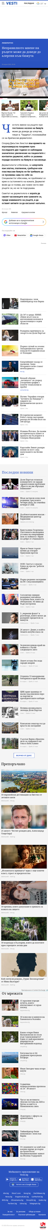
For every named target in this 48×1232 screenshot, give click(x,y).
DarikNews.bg (39, 1193)
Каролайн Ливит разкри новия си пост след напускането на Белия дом (32, 450)
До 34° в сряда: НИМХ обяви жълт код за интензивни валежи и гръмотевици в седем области (31, 319)
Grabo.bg (42, 1200)
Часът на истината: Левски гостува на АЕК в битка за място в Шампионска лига (32, 1103)
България (23, 585)
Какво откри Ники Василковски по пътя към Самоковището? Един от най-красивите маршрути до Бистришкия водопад (32, 1038)
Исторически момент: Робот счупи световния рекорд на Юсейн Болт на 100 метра (33, 418)
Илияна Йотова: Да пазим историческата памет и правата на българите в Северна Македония (33, 434)
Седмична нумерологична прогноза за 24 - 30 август (33, 1086)
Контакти (42, 1215)
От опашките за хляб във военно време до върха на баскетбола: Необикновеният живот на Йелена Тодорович (32, 1151)
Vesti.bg (11, 3)
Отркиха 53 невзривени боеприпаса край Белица (32, 677)
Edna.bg (23, 1203)
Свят (22, 491)
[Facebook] (24, 1218)
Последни (29, 3)
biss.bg (22, 371)
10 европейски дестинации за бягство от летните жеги (21, 796)
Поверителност (8, 1215)
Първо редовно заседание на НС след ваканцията (33, 580)
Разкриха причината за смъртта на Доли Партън (32, 332)
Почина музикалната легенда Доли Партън (31, 709)
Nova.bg (8, 1197)
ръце (5, 212)
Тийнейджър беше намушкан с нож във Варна (30, 1133)
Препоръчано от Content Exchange (33, 990)
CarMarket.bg (37, 1197)
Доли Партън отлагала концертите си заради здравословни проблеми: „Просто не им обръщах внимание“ (32, 484)
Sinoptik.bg (31, 1200)
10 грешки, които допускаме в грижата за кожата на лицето (22, 908)
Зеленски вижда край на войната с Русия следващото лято (32, 647)
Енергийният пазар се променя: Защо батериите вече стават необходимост (31, 365)
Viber (8, 235)
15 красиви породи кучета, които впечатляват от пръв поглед (30, 1004)
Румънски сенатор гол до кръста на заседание (32, 724)
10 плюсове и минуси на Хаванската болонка (32, 1018)
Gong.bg (27, 1193)
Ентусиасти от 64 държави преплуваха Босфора (31, 1055)
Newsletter (21, 235)
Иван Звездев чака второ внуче (32, 1069)
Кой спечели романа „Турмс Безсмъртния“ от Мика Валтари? (22, 980)
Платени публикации (26, 1215)
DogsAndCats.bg (22, 1197)
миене (15, 212)
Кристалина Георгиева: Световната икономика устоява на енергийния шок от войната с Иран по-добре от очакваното (32, 534)
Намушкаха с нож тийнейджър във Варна (32, 300)
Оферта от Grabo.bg (27, 522)
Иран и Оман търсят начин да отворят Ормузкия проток (30, 550)
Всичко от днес (24, 755)
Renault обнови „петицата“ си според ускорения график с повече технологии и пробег (31, 382)
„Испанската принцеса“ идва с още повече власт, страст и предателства (22, 872)
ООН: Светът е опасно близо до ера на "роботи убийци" (32, 566)
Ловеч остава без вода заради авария (31, 661)
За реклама (20, 1212)
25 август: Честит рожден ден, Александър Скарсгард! (22, 832)
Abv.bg (6, 1193)
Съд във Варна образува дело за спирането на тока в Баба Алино (32, 741)
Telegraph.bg (35, 1203)
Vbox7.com (16, 1193)
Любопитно (7, 43)
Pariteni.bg (12, 1203)
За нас (10, 1212)
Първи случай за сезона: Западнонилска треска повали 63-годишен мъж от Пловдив (32, 349)
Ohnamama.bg (17, 1200)
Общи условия (34, 1212)
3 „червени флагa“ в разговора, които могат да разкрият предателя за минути (33, 616)
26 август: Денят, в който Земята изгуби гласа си (32, 630)
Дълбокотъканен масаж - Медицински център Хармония (32, 516)
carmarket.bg (24, 390)
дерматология (29, 212)
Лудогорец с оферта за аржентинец (31, 1117)
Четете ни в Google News (26, 1184)
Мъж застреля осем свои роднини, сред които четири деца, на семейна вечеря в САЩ (32, 501)
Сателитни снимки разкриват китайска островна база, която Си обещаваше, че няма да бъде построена (32, 599)
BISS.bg (5, 1200)
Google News (38, 235)
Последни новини (17, 472)
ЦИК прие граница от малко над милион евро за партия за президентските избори (32, 695)
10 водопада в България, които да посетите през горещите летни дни (22, 944)
